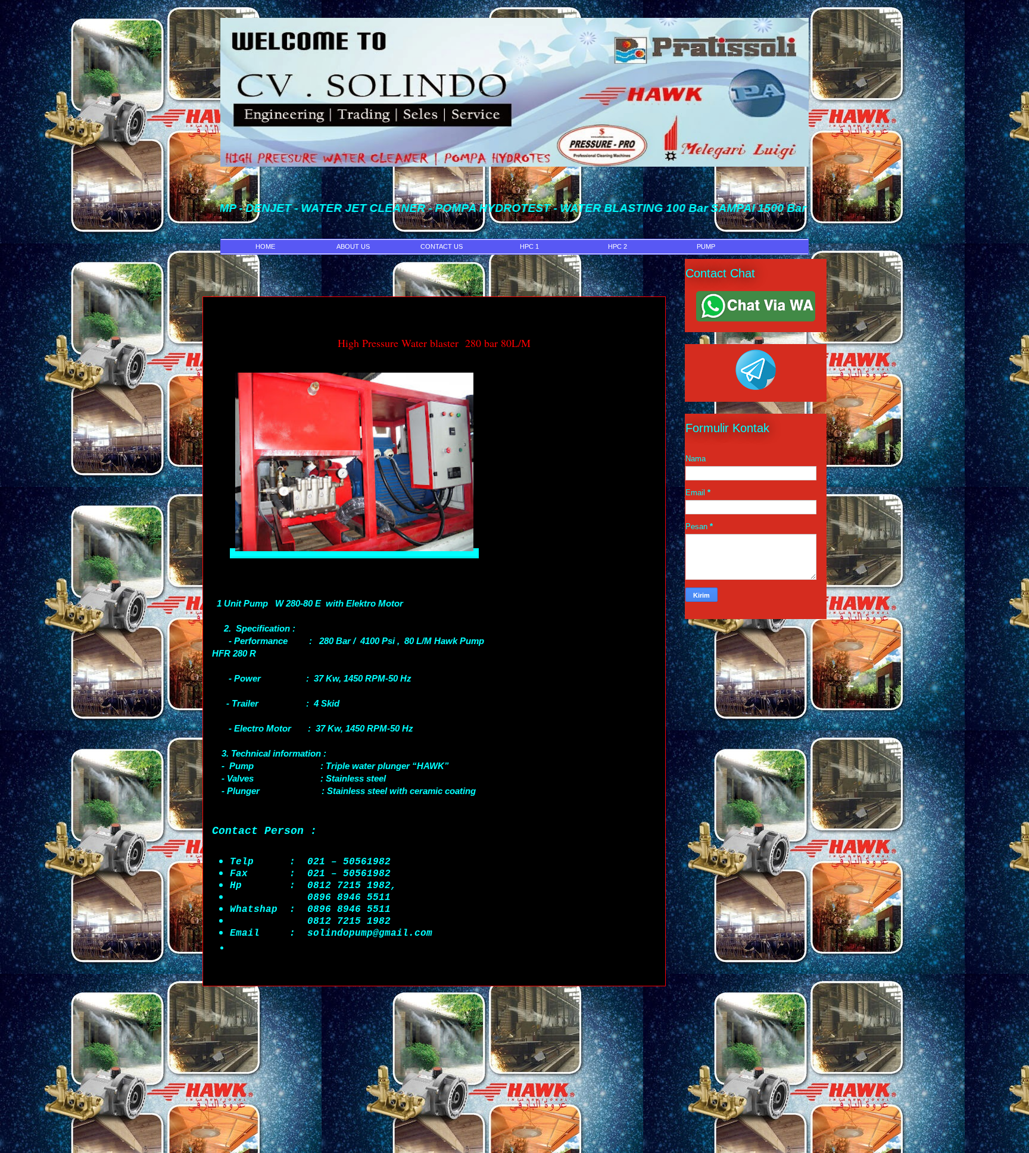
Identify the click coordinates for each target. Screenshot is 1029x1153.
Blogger (628, 1126)
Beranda (434, 1005)
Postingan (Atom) (468, 1045)
